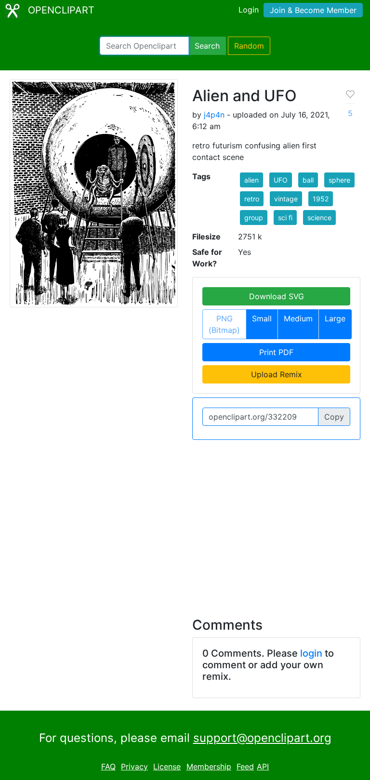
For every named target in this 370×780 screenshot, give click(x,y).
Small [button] (262, 318)
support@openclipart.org (262, 738)
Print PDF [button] (276, 352)
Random (249, 46)
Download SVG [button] (276, 296)
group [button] (253, 217)
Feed (245, 766)
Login (248, 9)
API (263, 766)
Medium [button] (298, 318)
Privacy (134, 766)
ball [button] (308, 180)
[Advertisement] (185, 522)
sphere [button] (339, 180)
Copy (334, 417)
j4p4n (214, 114)
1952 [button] (321, 199)
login (311, 653)
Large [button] (335, 318)
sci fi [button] (285, 217)
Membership (208, 766)
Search (207, 46)
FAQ (108, 766)
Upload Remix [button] (276, 374)
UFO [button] (281, 180)
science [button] (319, 217)
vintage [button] (286, 199)
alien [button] (251, 180)
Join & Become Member (313, 10)
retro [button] (251, 199)
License (167, 766)
